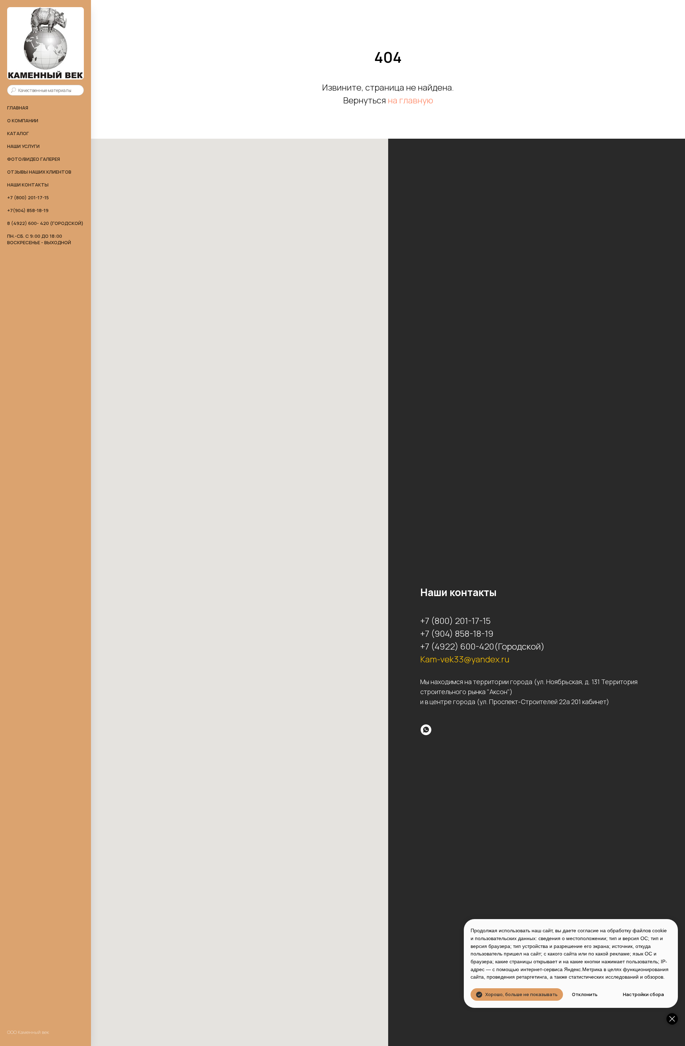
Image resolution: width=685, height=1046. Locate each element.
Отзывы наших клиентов (39, 172)
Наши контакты (28, 184)
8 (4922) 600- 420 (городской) (45, 223)
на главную (410, 100)
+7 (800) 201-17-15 (28, 197)
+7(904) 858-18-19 (28, 210)
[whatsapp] (426, 729)
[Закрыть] (672, 1019)
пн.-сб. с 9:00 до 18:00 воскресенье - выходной (39, 239)
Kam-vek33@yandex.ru (464, 659)
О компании (22, 120)
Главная (17, 107)
